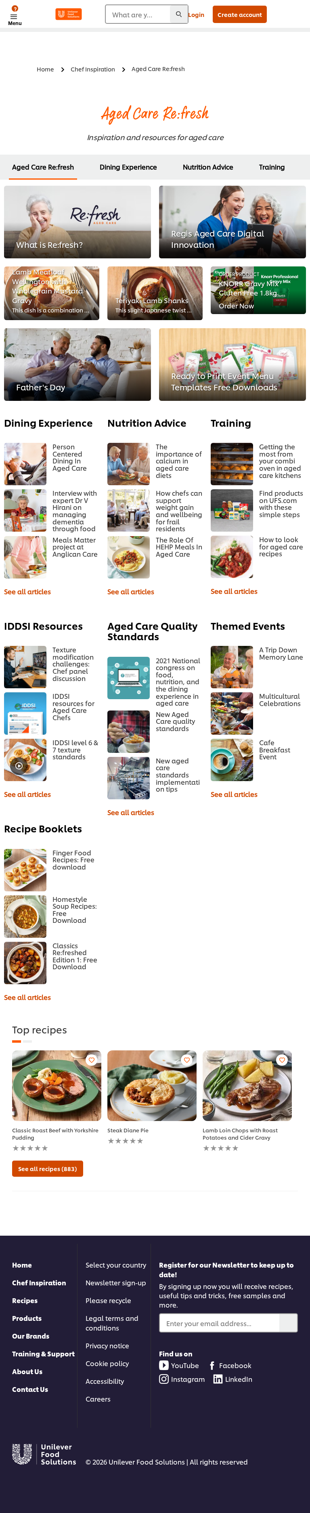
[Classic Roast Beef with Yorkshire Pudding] (56, 1085)
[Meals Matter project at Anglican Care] (25, 557)
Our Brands (30, 1335)
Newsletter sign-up (116, 1282)
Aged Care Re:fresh (43, 166)
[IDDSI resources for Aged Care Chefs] (25, 713)
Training (272, 166)
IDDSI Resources (43, 625)
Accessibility (105, 1380)
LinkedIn (238, 1378)
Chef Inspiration (39, 1282)
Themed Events (248, 625)
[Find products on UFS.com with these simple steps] (232, 510)
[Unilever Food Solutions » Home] (68, 14)
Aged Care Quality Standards (152, 630)
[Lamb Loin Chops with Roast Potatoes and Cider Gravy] (247, 1085)
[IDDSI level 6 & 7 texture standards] (25, 760)
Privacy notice (107, 1345)
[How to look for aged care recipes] (232, 557)
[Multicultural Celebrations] (232, 713)
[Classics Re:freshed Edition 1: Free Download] (25, 963)
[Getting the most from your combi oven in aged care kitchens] (232, 464)
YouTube (185, 1365)
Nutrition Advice (208, 166)
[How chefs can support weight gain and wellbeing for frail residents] (128, 510)
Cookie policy (107, 1363)
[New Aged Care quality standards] (128, 731)
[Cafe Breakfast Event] (232, 760)
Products (27, 1317)
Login (196, 14)
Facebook (235, 1365)
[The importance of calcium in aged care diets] (128, 464)
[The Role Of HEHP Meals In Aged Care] (128, 557)
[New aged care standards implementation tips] (128, 778)
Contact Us (30, 1389)
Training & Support (43, 1353)
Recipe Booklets (43, 828)
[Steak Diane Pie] (152, 1085)
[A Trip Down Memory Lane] (232, 667)
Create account (240, 14)
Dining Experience (128, 166)
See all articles (27, 591)
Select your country (116, 1264)
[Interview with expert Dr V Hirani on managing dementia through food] (25, 510)
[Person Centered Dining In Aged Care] (25, 464)
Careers (98, 1398)
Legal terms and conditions (112, 1322)
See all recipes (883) (47, 1168)
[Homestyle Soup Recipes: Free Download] (25, 916)
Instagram (188, 1378)
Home (22, 1264)
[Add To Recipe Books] (91, 1060)
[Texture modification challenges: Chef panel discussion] (25, 667)
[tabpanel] (56, 1101)
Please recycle (108, 1300)
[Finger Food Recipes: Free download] (25, 870)
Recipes (25, 1300)
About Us (27, 1371)
